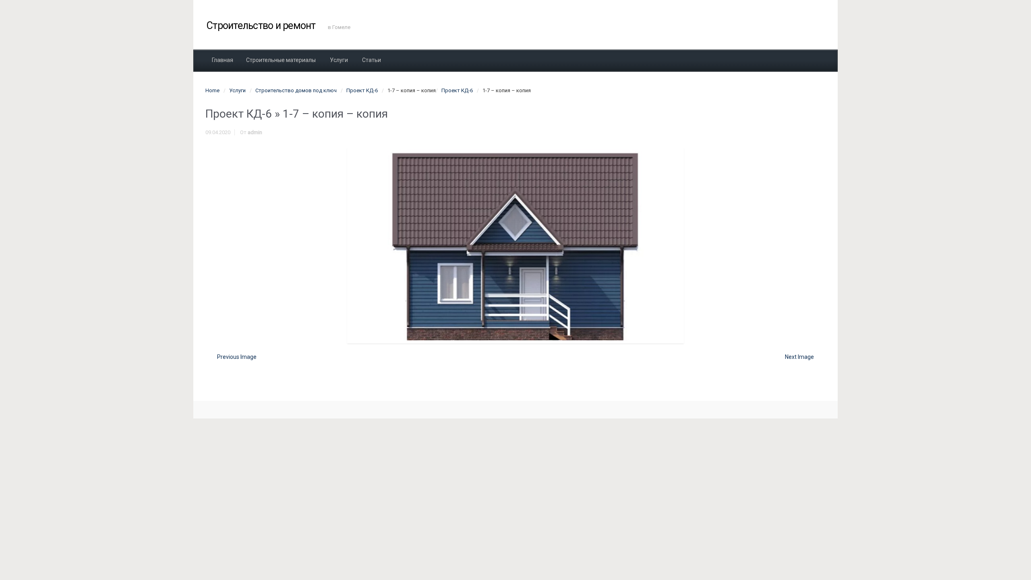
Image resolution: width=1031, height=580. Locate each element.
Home (212, 90)
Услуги (237, 90)
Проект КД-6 (362, 90)
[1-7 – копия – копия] (515, 245)
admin (255, 132)
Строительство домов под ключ (296, 90)
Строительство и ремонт (261, 25)
